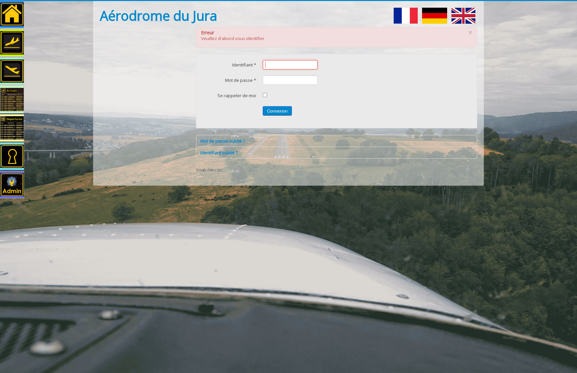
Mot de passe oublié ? (222, 141)
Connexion (277, 111)
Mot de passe (240, 80)
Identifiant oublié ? (219, 153)
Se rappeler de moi (236, 95)
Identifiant (244, 65)
